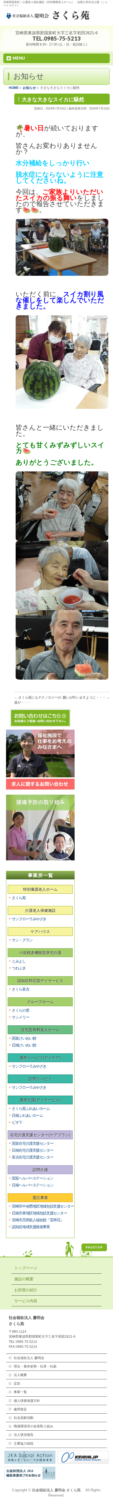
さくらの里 (20, 1010)
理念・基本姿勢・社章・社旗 (35, 1366)
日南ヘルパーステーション (32, 1185)
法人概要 (20, 1375)
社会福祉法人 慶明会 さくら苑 (58, 1490)
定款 (17, 1383)
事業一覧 (20, 1392)
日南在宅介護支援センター (32, 1150)
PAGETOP (94, 1247)
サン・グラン (22, 940)
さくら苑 (19, 898)
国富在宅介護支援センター (32, 1143)
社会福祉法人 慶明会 (29, 1358)
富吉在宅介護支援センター (32, 1157)
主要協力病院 (23, 1443)
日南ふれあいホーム (27, 1115)
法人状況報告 (23, 1435)
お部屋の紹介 (25, 1290)
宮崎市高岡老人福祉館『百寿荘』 (37, 1220)
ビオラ (17, 1122)
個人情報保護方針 (27, 1401)
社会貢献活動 (23, 1418)
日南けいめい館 (24, 1045)
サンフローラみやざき (29, 919)
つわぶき (19, 968)
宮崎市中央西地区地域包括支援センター (43, 1206)
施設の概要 (23, 1279)
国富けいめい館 (24, 1038)
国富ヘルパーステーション (32, 1178)
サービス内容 (25, 1301)
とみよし (19, 961)
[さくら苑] (56, 18)
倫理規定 (20, 1409)
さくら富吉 (20, 989)
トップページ (25, 1268)
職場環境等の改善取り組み (33, 1426)
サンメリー (20, 1017)
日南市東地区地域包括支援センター (39, 1213)
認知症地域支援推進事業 (31, 1227)
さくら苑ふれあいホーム (31, 1108)
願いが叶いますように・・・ (86, 697)
